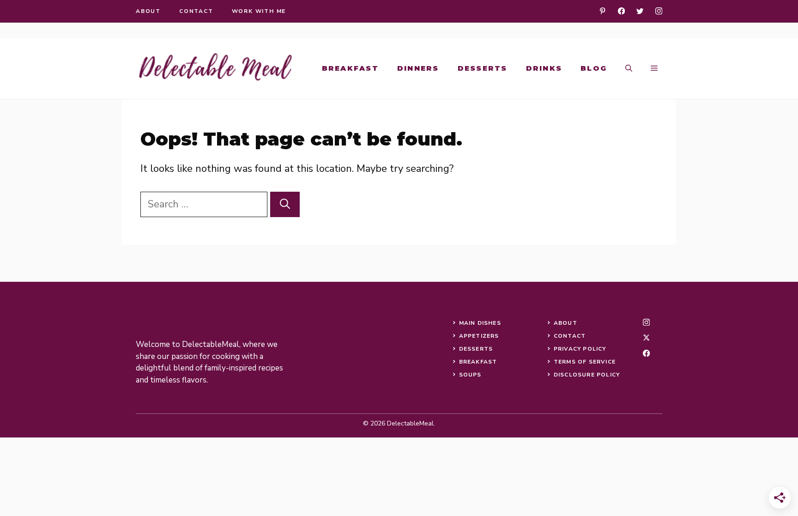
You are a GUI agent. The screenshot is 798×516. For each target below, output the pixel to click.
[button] (628, 68)
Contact (570, 336)
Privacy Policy (580, 348)
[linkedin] (602, 10)
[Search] (285, 204)
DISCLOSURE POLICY (587, 374)
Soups (470, 374)
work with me (259, 11)
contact (196, 11)
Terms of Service (585, 361)
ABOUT (565, 323)
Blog (593, 68)
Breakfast (350, 68)
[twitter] (639, 10)
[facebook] (621, 10)
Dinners (418, 68)
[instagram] (658, 10)
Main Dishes (480, 323)
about (148, 11)
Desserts (483, 68)
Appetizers (479, 336)
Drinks (544, 68)
